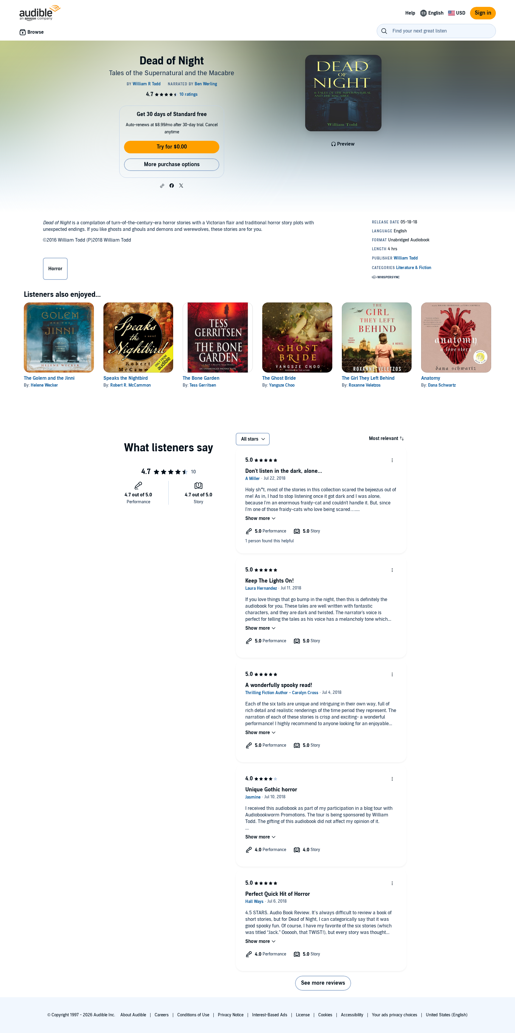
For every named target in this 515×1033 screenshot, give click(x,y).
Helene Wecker (44, 385)
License (303, 1014)
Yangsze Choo (281, 385)
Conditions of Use (193, 1014)
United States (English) (447, 1014)
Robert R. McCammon (130, 385)
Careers (162, 1014)
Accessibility (352, 1014)
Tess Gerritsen (203, 385)
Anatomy (430, 378)
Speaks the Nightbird (125, 378)
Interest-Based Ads (269, 1014)
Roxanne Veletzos (365, 385)
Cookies (325, 1014)
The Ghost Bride (279, 378)
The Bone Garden (201, 378)
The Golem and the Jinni (49, 378)
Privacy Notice (230, 1014)
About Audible (133, 1014)
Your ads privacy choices (394, 1014)
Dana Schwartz (442, 385)
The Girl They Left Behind (368, 378)
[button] (162, 185)
